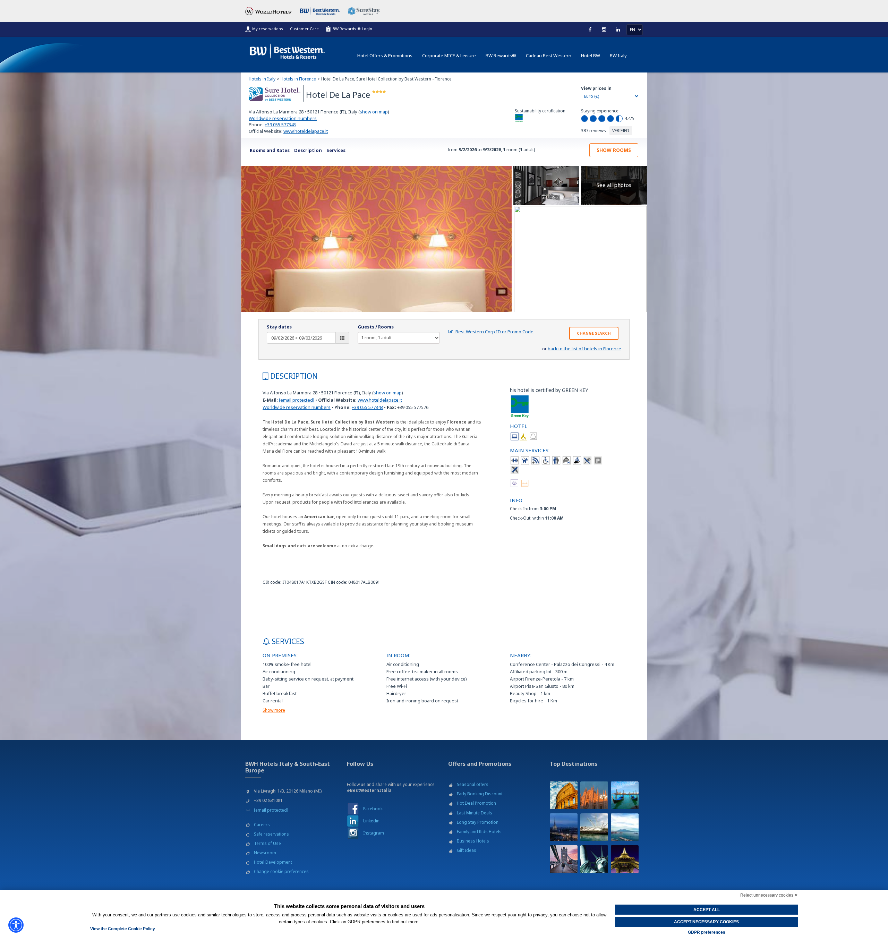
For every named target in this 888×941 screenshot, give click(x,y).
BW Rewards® (501, 55)
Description (308, 150)
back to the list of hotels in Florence (584, 348)
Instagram (373, 833)
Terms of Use (267, 843)
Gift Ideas (466, 850)
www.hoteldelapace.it (305, 131)
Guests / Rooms (376, 327)
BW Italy (618, 55)
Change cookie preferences (281, 871)
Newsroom (265, 853)
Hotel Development (273, 862)
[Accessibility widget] (16, 925)
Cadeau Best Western (548, 55)
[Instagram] (353, 833)
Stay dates (279, 327)
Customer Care (304, 28)
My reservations (267, 28)
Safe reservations (271, 834)
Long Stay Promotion (477, 822)
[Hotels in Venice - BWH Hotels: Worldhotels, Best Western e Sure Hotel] (625, 795)
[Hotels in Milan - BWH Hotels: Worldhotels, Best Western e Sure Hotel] (594, 795)
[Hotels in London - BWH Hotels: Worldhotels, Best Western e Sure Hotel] (564, 859)
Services (335, 150)
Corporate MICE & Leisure (449, 55)
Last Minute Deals (474, 813)
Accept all (706, 909)
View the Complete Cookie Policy (122, 928)
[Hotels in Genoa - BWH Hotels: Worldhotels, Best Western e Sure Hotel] (594, 827)
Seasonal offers (472, 784)
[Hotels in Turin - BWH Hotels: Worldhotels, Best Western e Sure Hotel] (564, 827)
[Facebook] (590, 29)
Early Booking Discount (480, 794)
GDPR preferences (706, 932)
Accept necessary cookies (706, 921)
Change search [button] (594, 333)
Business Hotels (473, 841)
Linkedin (371, 821)
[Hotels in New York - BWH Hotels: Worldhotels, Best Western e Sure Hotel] (594, 859)
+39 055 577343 (280, 124)
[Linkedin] (618, 29)
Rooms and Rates (270, 150)
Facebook (373, 809)
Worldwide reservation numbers (283, 118)
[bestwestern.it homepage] (287, 50)
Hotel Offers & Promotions (384, 55)
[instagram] (604, 29)
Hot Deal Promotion (476, 803)
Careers (262, 825)
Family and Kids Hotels (479, 832)
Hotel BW (590, 55)
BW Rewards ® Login (352, 28)
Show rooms (614, 150)
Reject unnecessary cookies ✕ (769, 895)
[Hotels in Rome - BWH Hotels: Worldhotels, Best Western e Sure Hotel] (564, 795)
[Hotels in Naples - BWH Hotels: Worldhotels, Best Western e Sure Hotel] (625, 827)
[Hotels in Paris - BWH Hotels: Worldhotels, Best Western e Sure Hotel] (625, 859)
